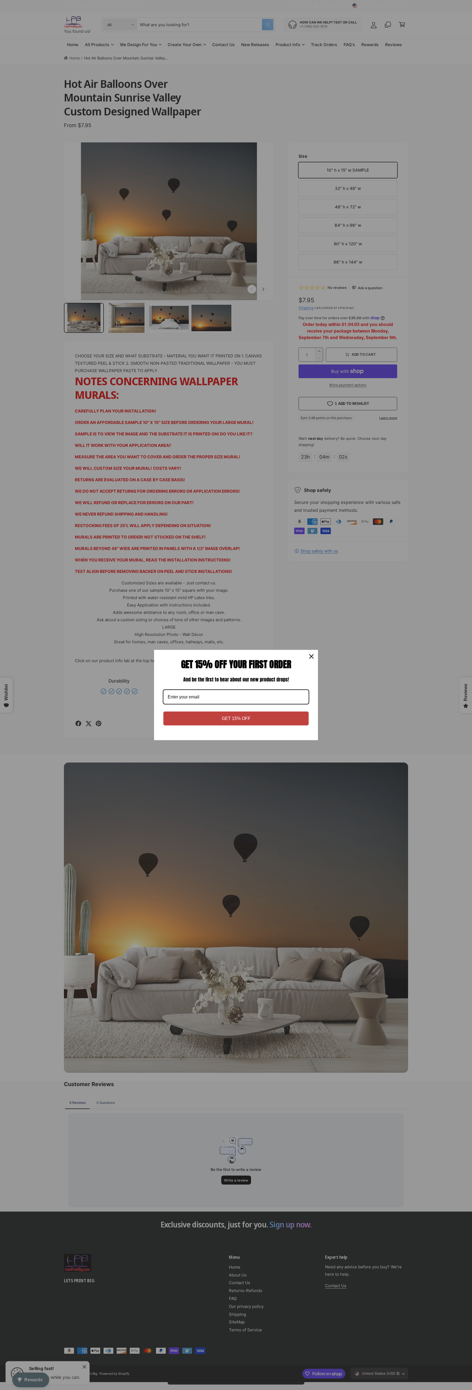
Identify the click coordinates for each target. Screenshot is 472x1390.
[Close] (311, 656)
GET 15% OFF (236, 718)
